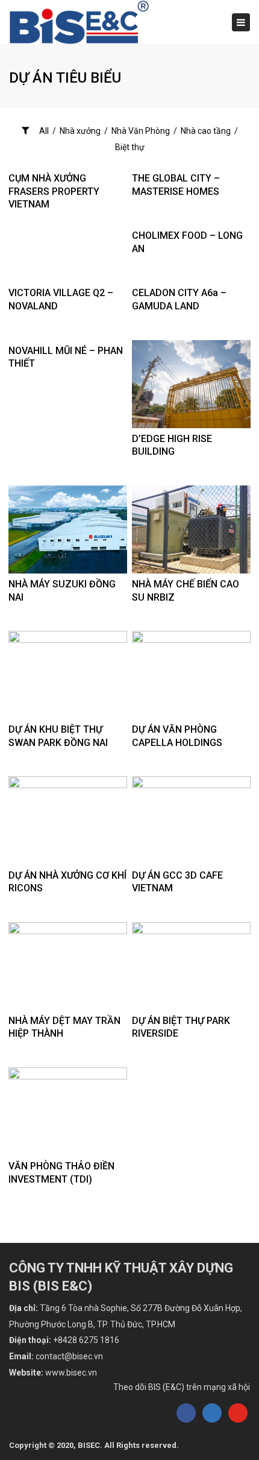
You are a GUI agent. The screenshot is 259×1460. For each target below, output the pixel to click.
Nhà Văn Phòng (140, 131)
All (44, 131)
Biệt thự (130, 147)
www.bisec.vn (71, 1372)
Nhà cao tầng (206, 131)
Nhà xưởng (80, 131)
